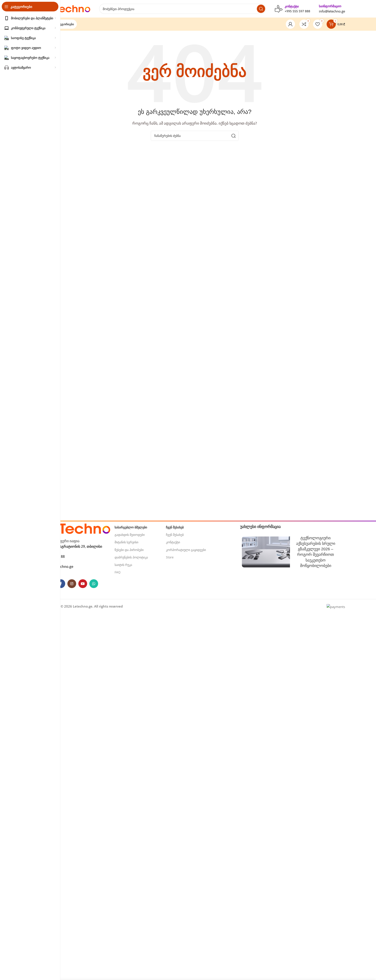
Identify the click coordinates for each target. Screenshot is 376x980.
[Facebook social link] (60, 583)
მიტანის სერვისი (126, 542)
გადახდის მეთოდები (130, 535)
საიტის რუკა (123, 565)
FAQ (118, 572)
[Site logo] (67, 8)
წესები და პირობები (129, 550)
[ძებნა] (261, 9)
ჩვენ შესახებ (175, 535)
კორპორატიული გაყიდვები (186, 550)
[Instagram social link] (71, 583)
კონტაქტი (173, 542)
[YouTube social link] (82, 583)
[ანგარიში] (290, 24)
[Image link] (77, 528)
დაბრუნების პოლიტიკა (131, 557)
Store (170, 557)
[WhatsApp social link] (93, 583)
